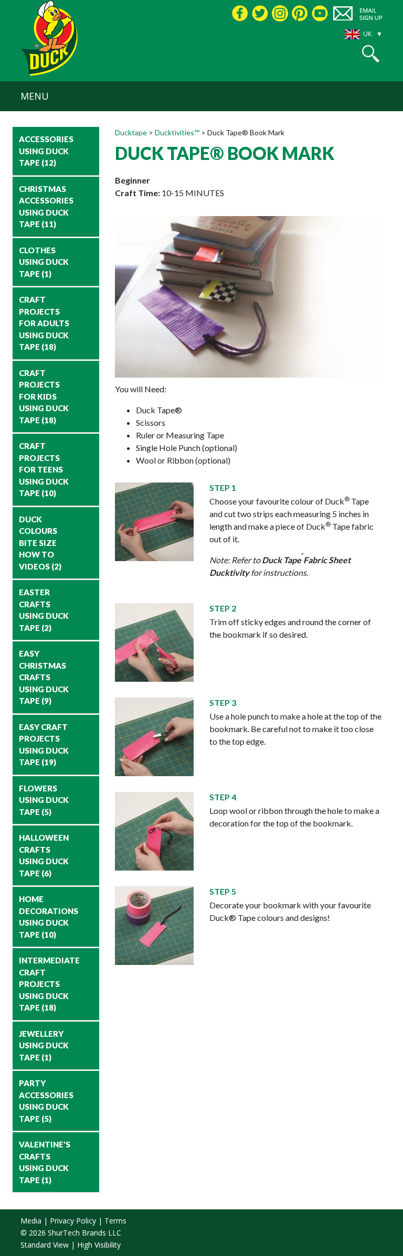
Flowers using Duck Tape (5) (44, 800)
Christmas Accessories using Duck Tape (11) (46, 206)
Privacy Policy (73, 1221)
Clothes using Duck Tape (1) (44, 261)
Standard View (44, 1245)
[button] (371, 54)
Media (30, 1221)
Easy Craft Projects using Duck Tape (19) (44, 744)
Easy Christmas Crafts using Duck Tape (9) (44, 677)
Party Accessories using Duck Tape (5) (46, 1100)
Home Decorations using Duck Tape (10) (48, 916)
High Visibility (99, 1245)
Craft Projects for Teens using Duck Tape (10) (44, 469)
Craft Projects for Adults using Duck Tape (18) (44, 323)
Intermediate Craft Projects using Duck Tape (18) (48, 984)
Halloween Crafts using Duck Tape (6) (44, 855)
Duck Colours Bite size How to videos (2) (40, 542)
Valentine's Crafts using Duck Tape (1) (44, 1162)
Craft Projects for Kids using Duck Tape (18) (44, 396)
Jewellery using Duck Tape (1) (44, 1045)
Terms (115, 1221)
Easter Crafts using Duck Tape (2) (44, 609)
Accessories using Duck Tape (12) (46, 150)
